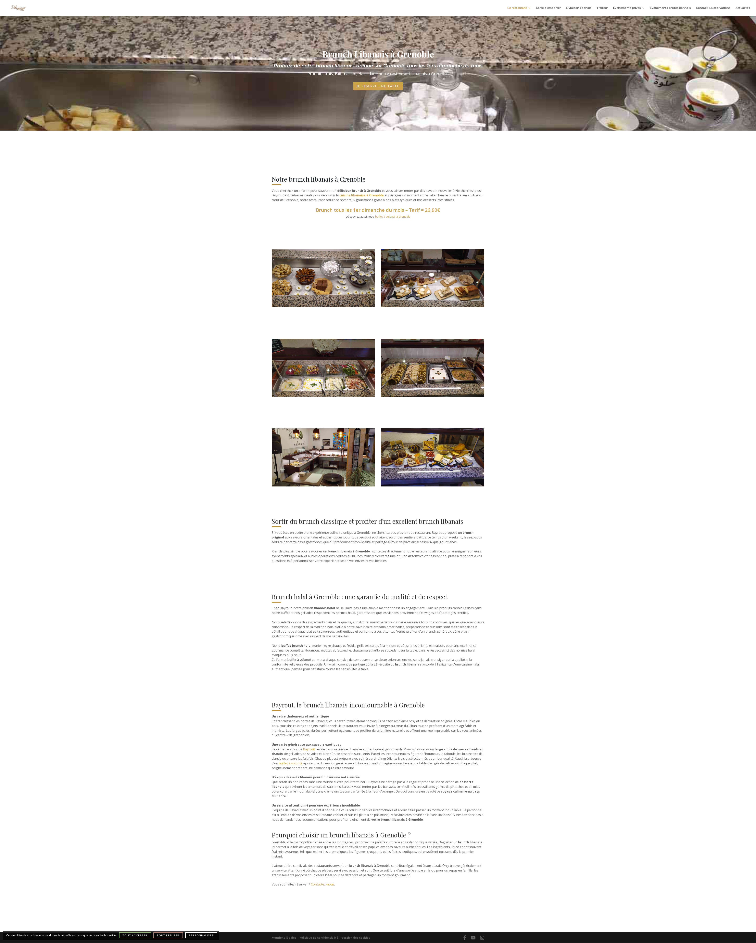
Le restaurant (517, 8)
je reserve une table (378, 86)
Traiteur (602, 8)
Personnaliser (201, 935)
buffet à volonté (290, 763)
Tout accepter (135, 935)
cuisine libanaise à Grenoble (361, 195)
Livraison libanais (578, 8)
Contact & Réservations (713, 8)
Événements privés (627, 8)
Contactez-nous (322, 884)
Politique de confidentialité (318, 937)
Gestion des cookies (355, 937)
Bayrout (309, 749)
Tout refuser (168, 935)
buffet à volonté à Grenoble (392, 216)
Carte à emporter (548, 8)
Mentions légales (284, 937)
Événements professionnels (670, 8)
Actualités (743, 8)
